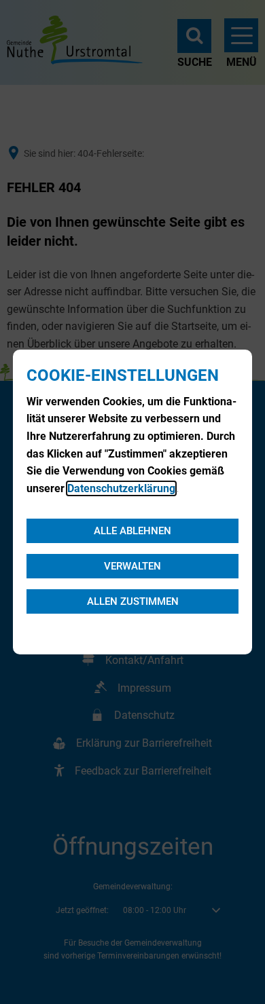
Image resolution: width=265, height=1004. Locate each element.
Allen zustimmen (133, 601)
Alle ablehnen (132, 531)
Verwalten (132, 566)
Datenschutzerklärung (121, 488)
